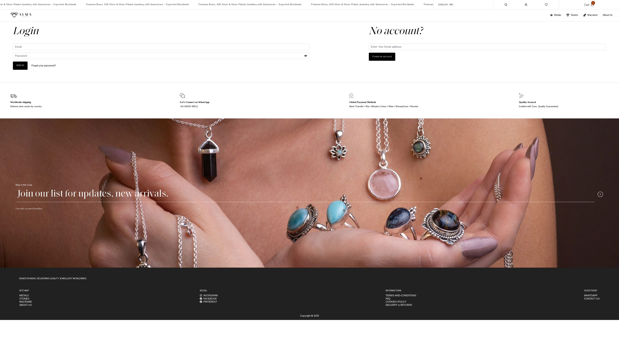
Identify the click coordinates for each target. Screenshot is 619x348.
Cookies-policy (396, 301)
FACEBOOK (210, 298)
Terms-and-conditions (401, 295)
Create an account (382, 56)
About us (25, 305)
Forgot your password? (43, 65)
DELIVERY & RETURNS (399, 305)
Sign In (20, 65)
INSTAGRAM (210, 295)
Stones (24, 298)
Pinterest (210, 301)
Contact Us (592, 298)
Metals (24, 295)
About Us (608, 15)
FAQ (388, 298)
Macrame (25, 301)
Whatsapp (590, 295)
